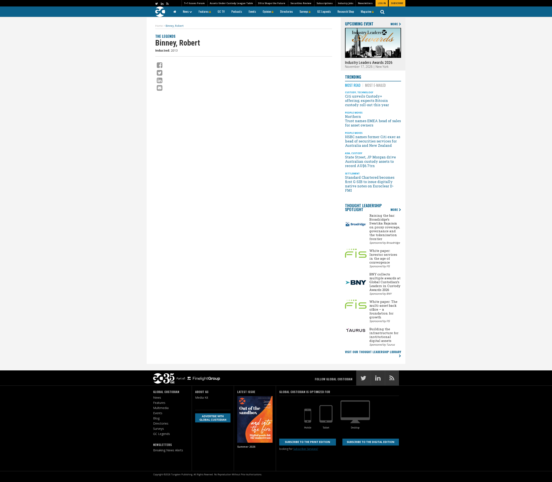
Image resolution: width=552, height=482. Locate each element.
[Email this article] (159, 87)
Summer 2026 (246, 447)
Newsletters (365, 3)
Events (252, 11)
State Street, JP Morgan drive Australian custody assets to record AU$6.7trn (370, 161)
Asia (347, 153)
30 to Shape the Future (271, 3)
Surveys (304, 11)
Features (204, 11)
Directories (286, 11)
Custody (350, 92)
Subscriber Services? (305, 449)
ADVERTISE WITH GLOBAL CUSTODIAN (212, 418)
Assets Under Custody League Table (231, 3)
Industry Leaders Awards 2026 (368, 62)
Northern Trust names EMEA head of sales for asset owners (373, 120)
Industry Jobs (345, 3)
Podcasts (236, 11)
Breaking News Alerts (168, 450)
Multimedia (161, 408)
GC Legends (324, 11)
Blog (156, 418)
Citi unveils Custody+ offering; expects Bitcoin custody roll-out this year (367, 100)
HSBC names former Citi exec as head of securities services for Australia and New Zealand (372, 141)
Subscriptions (325, 3)
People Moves (353, 112)
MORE (394, 24)
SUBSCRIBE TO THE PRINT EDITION (307, 442)
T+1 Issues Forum (194, 3)
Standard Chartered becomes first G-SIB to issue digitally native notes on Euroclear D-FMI (369, 184)
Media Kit (201, 397)
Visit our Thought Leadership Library (373, 351)
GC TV (221, 11)
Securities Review (300, 3)
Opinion (267, 11)
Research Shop (345, 11)
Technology (365, 92)
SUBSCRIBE (397, 3)
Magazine (366, 11)
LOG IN (382, 3)
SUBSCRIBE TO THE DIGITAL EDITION (370, 442)
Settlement (352, 173)
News (186, 11)
